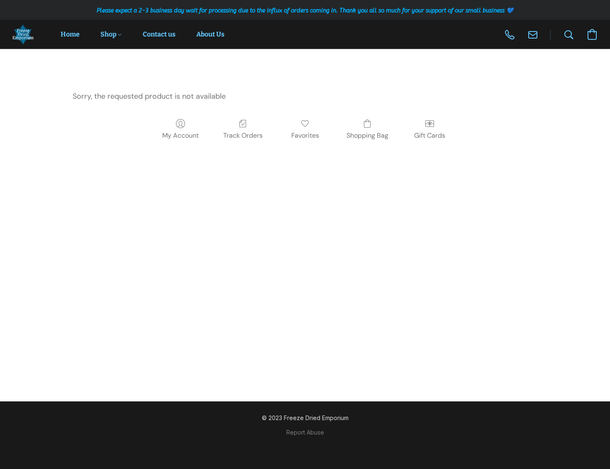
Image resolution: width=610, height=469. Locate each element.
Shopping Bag (367, 135)
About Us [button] (210, 34)
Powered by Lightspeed (305, 446)
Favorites (305, 135)
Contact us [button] (159, 34)
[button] (23, 34)
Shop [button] (109, 34)
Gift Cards (429, 135)
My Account (180, 135)
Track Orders (243, 135)
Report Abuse (305, 432)
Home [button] (70, 34)
